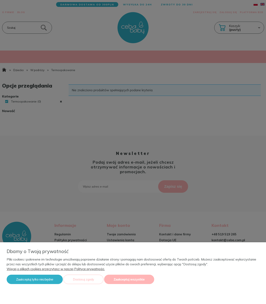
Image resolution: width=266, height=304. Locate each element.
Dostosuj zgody (83, 279)
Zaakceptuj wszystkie (129, 279)
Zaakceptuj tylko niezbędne (34, 279)
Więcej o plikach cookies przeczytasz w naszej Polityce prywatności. (56, 269)
